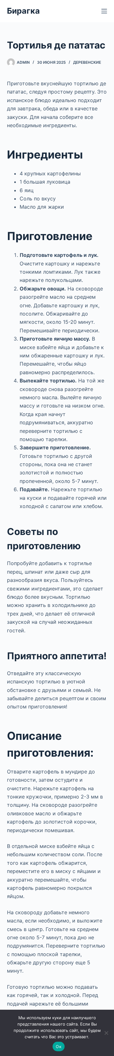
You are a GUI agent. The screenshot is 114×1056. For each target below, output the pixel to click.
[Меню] (104, 11)
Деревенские (87, 62)
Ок (58, 1046)
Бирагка (23, 11)
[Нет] (106, 1033)
